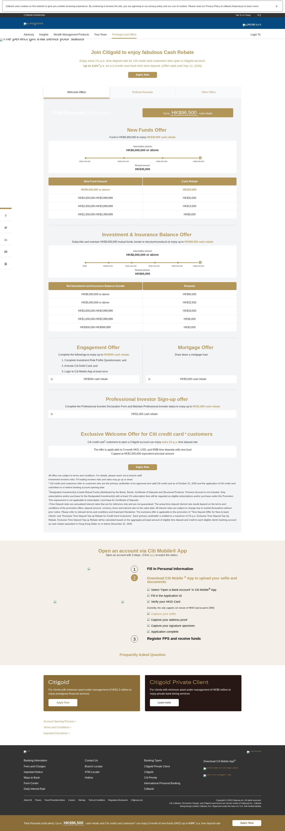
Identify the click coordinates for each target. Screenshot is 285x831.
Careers (71, 800)
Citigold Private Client (157, 766)
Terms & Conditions (97, 800)
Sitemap (81, 800)
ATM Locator (92, 772)
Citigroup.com (137, 800)
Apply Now (142, 75)
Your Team (100, 34)
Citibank (149, 788)
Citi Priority (150, 777)
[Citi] (27, 751)
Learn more (164, 702)
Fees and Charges (35, 766)
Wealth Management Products (71, 34)
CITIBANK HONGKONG (34, 15)
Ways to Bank (32, 777)
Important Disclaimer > (57, 733)
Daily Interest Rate (34, 788)
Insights (43, 34)
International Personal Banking (162, 783)
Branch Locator (94, 766)
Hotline (89, 777)
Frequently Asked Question (143, 655)
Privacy (38, 800)
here (152, 555)
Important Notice (33, 772)
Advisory (29, 34)
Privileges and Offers (124, 34)
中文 (259, 15)
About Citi (28, 800)
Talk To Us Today (243, 15)
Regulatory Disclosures (118, 800)
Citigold (148, 772)
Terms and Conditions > (57, 727)
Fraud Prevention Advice (55, 800)
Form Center (31, 783)
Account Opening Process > (60, 721)
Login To (256, 34)
